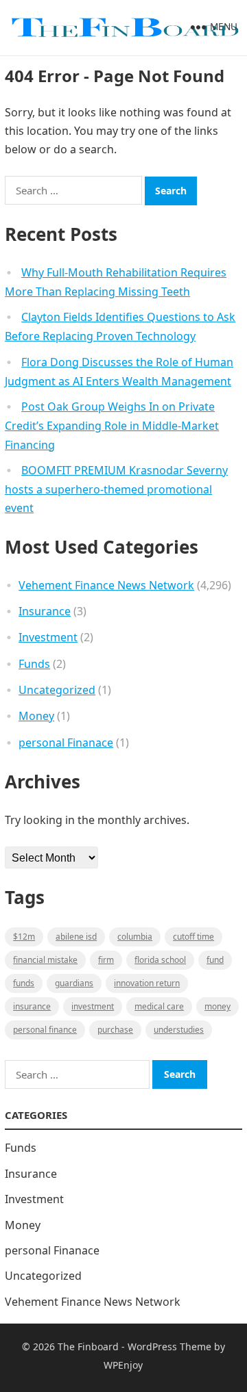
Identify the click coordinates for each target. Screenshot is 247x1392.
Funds (34, 663)
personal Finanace (66, 742)
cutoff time (193, 936)
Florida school (160, 960)
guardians (74, 983)
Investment (48, 637)
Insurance (45, 611)
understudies (179, 1029)
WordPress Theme (169, 1346)
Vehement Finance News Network (106, 585)
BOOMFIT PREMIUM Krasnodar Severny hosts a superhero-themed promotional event (116, 489)
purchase (115, 1029)
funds (23, 983)
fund (215, 960)
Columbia (134, 936)
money (217, 1006)
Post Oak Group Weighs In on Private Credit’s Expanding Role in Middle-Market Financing (112, 425)
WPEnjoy (123, 1364)
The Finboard (88, 1346)
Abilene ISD (76, 936)
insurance (32, 1006)
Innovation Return (147, 983)
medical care (159, 1006)
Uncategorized (57, 689)
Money (36, 715)
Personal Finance (45, 1029)
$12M (24, 936)
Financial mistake (45, 960)
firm (106, 960)
